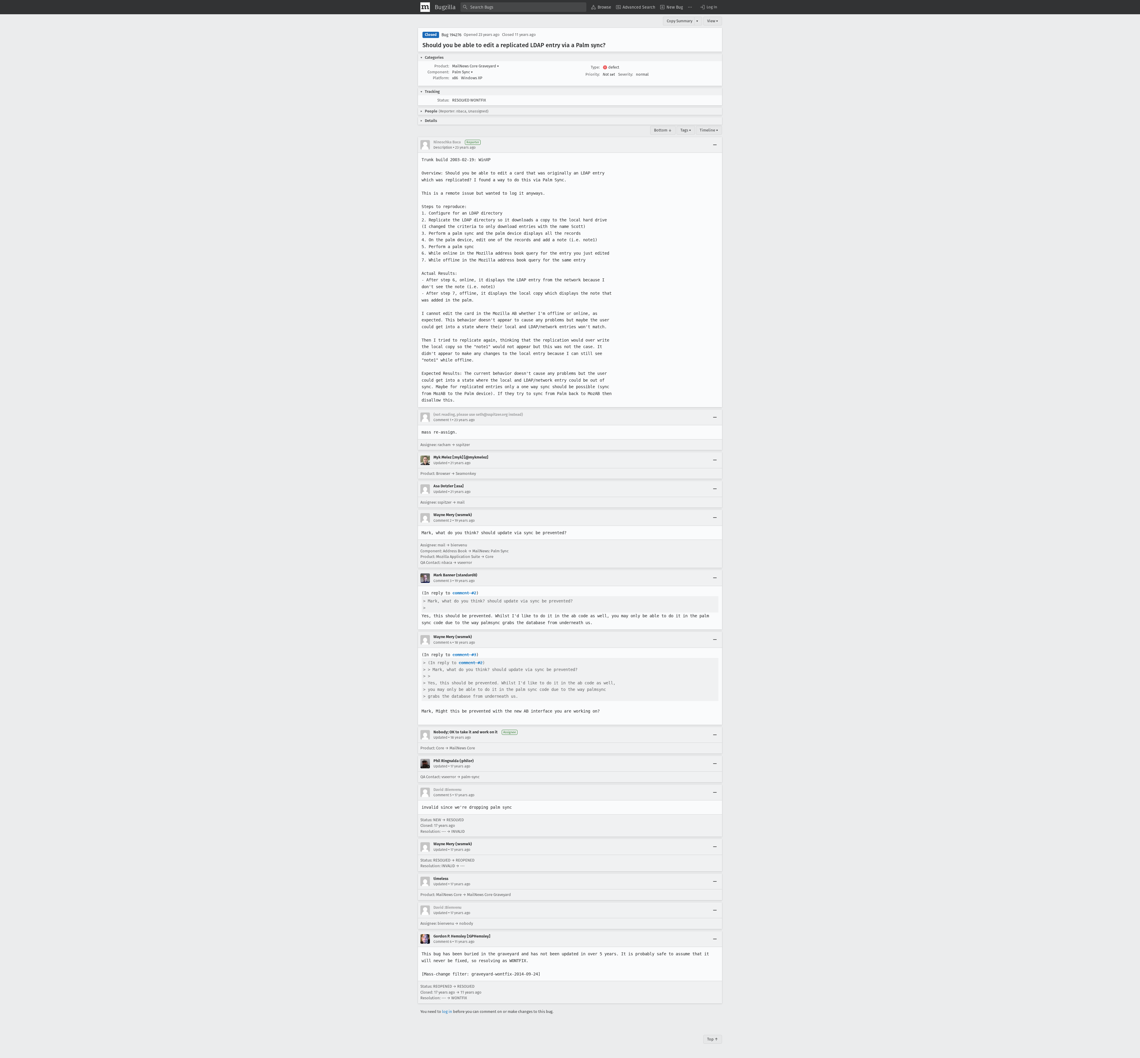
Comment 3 (442, 581)
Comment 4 (442, 642)
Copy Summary (679, 21)
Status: (443, 100)
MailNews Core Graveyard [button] (475, 66)
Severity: (625, 74)
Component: (438, 72)
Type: (595, 67)
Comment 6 (442, 942)
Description (442, 147)
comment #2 (464, 593)
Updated (440, 463)
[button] (708, 7)
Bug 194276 (451, 34)
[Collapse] (715, 145)
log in (447, 1011)
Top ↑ (712, 1039)
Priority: (592, 74)
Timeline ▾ (709, 130)
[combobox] (523, 7)
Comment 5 (442, 795)
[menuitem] (601, 7)
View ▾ (712, 21)
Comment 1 (442, 420)
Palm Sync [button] (462, 72)
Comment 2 (442, 520)
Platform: (441, 78)
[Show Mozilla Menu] (425, 7)
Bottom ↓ (663, 130)
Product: (441, 66)
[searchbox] (523, 7)
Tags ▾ (685, 130)
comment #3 (464, 654)
